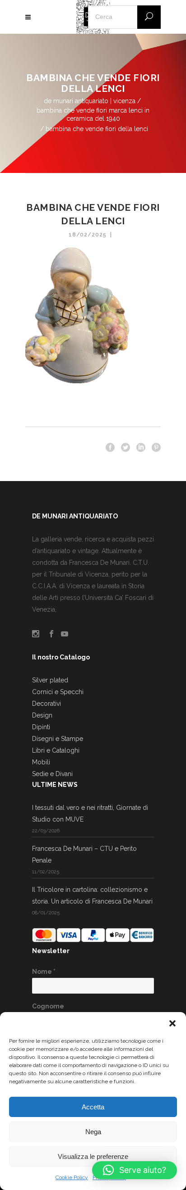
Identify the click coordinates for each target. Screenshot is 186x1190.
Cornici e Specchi (58, 691)
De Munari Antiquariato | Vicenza (89, 100)
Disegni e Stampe (57, 738)
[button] (172, 1023)
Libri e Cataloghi (55, 750)
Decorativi (46, 703)
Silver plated (50, 680)
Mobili (41, 762)
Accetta (93, 1107)
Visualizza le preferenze (93, 1156)
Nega (93, 1131)
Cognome (48, 1006)
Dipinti (41, 727)
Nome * (44, 971)
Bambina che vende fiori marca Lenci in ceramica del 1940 (93, 114)
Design (42, 715)
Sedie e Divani (52, 773)
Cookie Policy (72, 1177)
